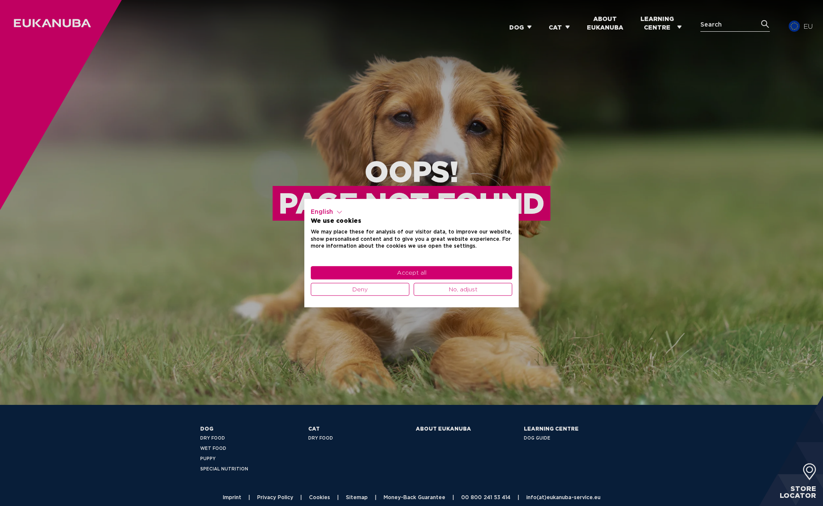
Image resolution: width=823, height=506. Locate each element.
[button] (326, 212)
